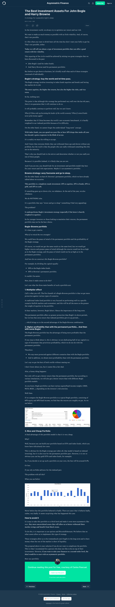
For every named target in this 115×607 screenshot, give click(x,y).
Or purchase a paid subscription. (57, 577)
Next (84, 586)
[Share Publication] (93, 3)
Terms (63, 594)
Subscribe (100, 3)
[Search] (89, 3)
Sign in (109, 3)
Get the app (66, 599)
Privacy (58, 594)
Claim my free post (57, 573)
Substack (48, 603)
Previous (32, 586)
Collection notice (71, 594)
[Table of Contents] (2, 303)
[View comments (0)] (33, 25)
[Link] (22, 78)
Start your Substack (53, 599)
